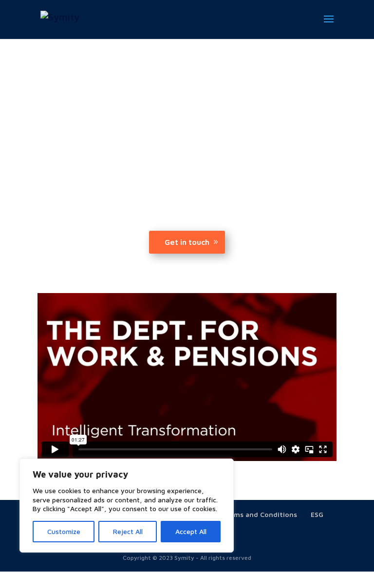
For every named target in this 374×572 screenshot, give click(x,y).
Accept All (190, 531)
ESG (317, 514)
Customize (63, 531)
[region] (126, 506)
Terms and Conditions (260, 514)
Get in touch (187, 242)
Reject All (128, 531)
